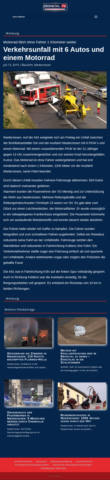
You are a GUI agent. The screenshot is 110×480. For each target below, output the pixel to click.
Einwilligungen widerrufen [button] (53, 468)
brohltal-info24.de (23, 461)
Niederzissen (42, 65)
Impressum (41, 461)
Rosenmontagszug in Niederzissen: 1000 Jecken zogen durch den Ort (80, 418)
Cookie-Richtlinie (84, 461)
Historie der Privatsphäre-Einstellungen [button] (72, 464)
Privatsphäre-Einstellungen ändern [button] (32, 464)
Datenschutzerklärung (61, 461)
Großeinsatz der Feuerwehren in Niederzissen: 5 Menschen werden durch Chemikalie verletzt (26, 418)
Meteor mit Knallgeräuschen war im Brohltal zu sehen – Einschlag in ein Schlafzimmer (78, 356)
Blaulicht (27, 65)
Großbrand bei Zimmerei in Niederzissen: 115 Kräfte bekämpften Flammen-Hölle (27, 356)
